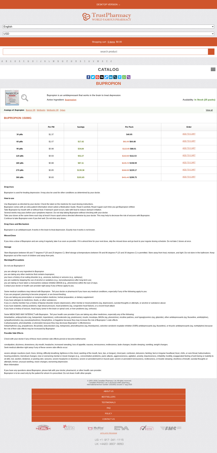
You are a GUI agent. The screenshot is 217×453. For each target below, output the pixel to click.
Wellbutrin (41, 110)
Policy (108, 413)
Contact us (108, 419)
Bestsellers (108, 397)
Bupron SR (30, 110)
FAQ (108, 408)
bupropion (70, 99)
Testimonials (108, 402)
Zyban (62, 110)
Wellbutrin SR (53, 110)
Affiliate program (108, 433)
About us (108, 391)
